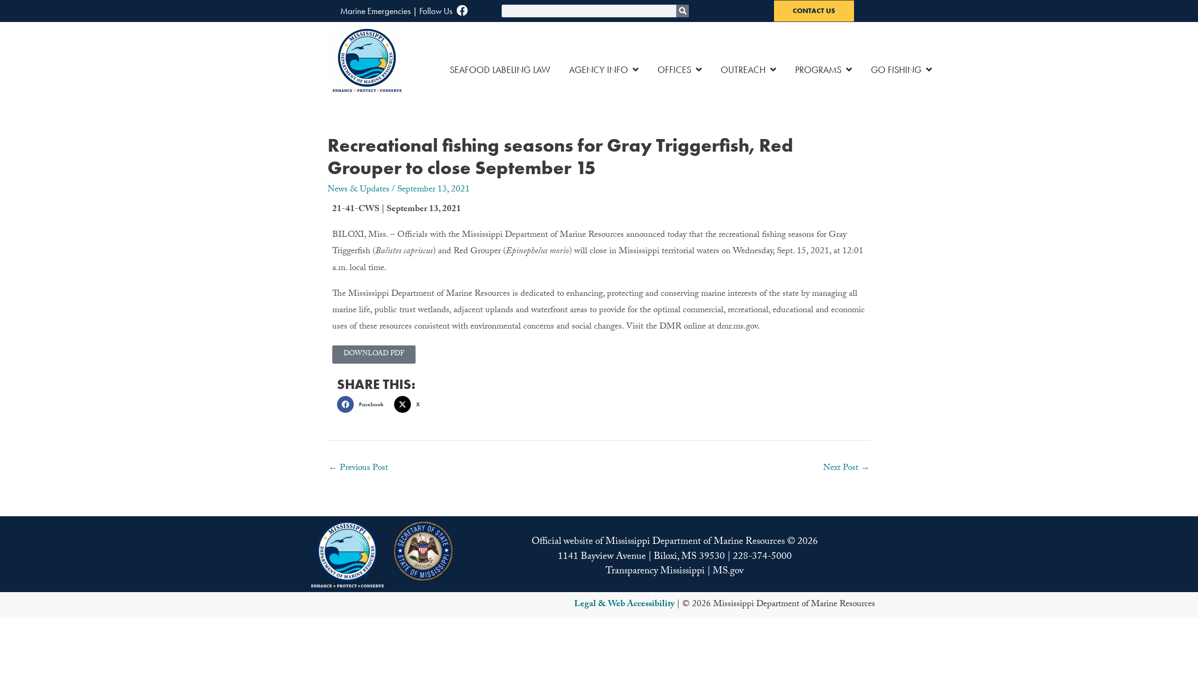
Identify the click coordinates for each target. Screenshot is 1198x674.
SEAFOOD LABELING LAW (500, 70)
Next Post (846, 468)
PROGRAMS (818, 70)
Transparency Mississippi (655, 572)
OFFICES (674, 70)
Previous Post (358, 468)
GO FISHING (896, 70)
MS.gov (728, 572)
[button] (363, 404)
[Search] (682, 11)
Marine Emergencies (375, 11)
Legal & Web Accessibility (624, 604)
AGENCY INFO (598, 70)
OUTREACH (743, 70)
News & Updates (358, 190)
